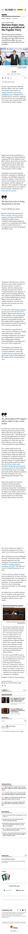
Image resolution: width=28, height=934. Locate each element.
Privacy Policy (10, 922)
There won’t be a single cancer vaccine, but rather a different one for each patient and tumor (14, 788)
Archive (4, 871)
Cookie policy (23, 922)
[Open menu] (3, 9)
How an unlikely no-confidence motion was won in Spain (17, 711)
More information (5, 727)
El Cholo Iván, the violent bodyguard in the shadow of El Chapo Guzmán (13, 820)
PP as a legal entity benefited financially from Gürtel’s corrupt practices (13, 466)
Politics (3, 721)
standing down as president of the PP (11, 565)
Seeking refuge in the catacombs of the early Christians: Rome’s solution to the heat (14, 793)
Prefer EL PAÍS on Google (9, 82)
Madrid (3, 18)
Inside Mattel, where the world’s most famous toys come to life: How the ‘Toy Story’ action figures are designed (14, 825)
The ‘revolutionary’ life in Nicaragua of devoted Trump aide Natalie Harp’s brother (14, 829)
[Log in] (25, 9)
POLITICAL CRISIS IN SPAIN (8, 22)
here (23, 731)
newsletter (5, 855)
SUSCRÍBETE (20, 9)
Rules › (24, 690)
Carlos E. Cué (13, 713)
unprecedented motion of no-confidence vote (12, 93)
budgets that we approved (11, 353)
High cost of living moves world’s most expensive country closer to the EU (14, 798)
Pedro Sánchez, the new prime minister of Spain (12, 216)
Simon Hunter (20, 677)
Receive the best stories (8, 859)
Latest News (15, 18)
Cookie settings (17, 922)
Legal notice (4, 922)
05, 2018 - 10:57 (16, 74)
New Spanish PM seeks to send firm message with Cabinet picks (17, 700)
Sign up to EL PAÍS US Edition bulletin (12, 683)
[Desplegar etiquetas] (25, 721)
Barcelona (8, 18)
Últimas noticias (6, 784)
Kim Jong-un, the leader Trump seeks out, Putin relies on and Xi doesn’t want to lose (13, 803)
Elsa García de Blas (20, 703)
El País (14, 72)
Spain (4, 15)
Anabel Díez (12, 703)
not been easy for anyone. (12, 190)
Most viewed (5, 811)
